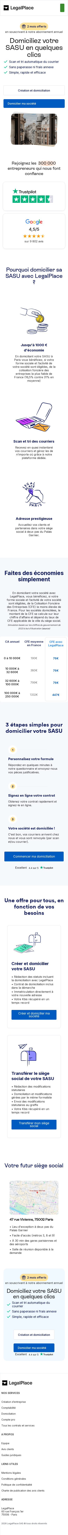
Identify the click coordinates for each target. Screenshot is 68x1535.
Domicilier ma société (22, 103)
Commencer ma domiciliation (34, 856)
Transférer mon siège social (34, 1124)
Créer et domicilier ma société (34, 1015)
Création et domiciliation (34, 90)
